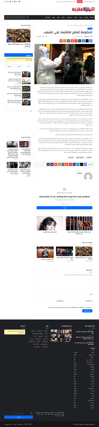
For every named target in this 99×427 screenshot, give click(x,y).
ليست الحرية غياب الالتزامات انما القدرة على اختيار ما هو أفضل (14, 80)
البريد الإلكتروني (88, 300)
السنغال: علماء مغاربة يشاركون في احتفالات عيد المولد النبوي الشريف (25, 172)
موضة (92, 407)
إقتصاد (75, 17)
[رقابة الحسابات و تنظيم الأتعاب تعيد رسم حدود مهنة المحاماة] (54, 340)
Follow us (22, 326)
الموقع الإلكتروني (59, 300)
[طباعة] (48, 164)
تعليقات (9, 66)
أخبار (93, 352)
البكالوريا (45, 330)
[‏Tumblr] (79, 40)
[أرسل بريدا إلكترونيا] (85, 36)
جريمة (92, 383)
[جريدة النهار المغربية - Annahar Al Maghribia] (83, 9)
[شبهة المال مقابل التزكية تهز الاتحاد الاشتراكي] (54, 336)
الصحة (63, 17)
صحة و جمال (90, 362)
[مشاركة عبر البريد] (51, 164)
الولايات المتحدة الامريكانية (37, 333)
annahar (88, 36)
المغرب (46, 333)
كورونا (32, 338)
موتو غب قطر (36, 344)
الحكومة (70, 157)
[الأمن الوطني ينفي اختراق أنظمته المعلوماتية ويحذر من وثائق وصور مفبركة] (24, 144)
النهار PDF (48, 17)
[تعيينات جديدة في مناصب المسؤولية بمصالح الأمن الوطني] (68, 331)
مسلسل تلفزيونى (44, 344)
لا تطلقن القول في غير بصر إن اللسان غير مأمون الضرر (14, 87)
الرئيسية (92, 17)
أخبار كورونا (91, 364)
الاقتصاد (88, 157)
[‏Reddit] (72, 40)
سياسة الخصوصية (8, 424)
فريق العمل (20, 424)
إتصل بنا (15, 424)
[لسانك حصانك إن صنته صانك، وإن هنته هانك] (26, 74)
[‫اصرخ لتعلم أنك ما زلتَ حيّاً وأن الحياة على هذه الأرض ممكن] (26, 102)
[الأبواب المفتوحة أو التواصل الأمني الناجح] (64, 251)
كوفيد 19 (38, 341)
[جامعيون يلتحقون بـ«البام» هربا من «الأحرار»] (68, 340)
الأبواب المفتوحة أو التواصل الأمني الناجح (65, 258)
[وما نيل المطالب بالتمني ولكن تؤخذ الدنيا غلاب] (26, 96)
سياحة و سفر (90, 359)
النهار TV (92, 376)
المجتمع (92, 374)
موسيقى (92, 405)
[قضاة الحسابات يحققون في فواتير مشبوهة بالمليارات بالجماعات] (61, 340)
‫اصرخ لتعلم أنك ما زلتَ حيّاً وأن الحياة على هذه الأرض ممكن (14, 101)
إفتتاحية (86, 17)
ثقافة (58, 17)
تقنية (93, 379)
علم (93, 395)
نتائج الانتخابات (44, 346)
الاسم (90, 294)
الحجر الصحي (39, 330)
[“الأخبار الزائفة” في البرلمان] (45, 252)
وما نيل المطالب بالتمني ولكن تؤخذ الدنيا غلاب (14, 94)
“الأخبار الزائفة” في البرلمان (47, 259)
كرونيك (92, 398)
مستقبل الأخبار (31, 341)
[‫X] (87, 40)
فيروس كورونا (38, 338)
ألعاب (91, 357)
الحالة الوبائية (79, 157)
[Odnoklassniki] (64, 40)
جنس (35, 336)
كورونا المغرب (44, 341)
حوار (93, 386)
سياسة (80, 17)
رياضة (53, 17)
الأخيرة (18, 66)
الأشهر (28, 66)
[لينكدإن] (83, 40)
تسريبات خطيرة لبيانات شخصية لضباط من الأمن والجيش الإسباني (12, 171)
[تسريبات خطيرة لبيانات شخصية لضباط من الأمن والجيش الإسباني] (12, 165)
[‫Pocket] (61, 40)
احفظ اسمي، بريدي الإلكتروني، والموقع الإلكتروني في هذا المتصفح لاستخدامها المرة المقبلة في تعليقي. (69, 307)
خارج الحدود (69, 17)
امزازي (46, 336)
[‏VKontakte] (68, 40)
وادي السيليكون (37, 346)
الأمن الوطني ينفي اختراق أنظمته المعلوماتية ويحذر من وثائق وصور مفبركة (25, 151)
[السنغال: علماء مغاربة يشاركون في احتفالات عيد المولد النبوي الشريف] (24, 165)
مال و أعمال (91, 400)
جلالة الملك (40, 336)
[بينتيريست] (75, 40)
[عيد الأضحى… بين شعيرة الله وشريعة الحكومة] (83, 251)
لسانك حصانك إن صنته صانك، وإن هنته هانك (14, 73)
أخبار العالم (91, 355)
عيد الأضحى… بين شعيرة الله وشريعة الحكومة (84, 258)
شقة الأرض (45, 338)
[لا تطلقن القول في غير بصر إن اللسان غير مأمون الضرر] (26, 89)
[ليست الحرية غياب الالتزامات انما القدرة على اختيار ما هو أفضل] (26, 81)
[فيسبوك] (90, 40)
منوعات (92, 402)
